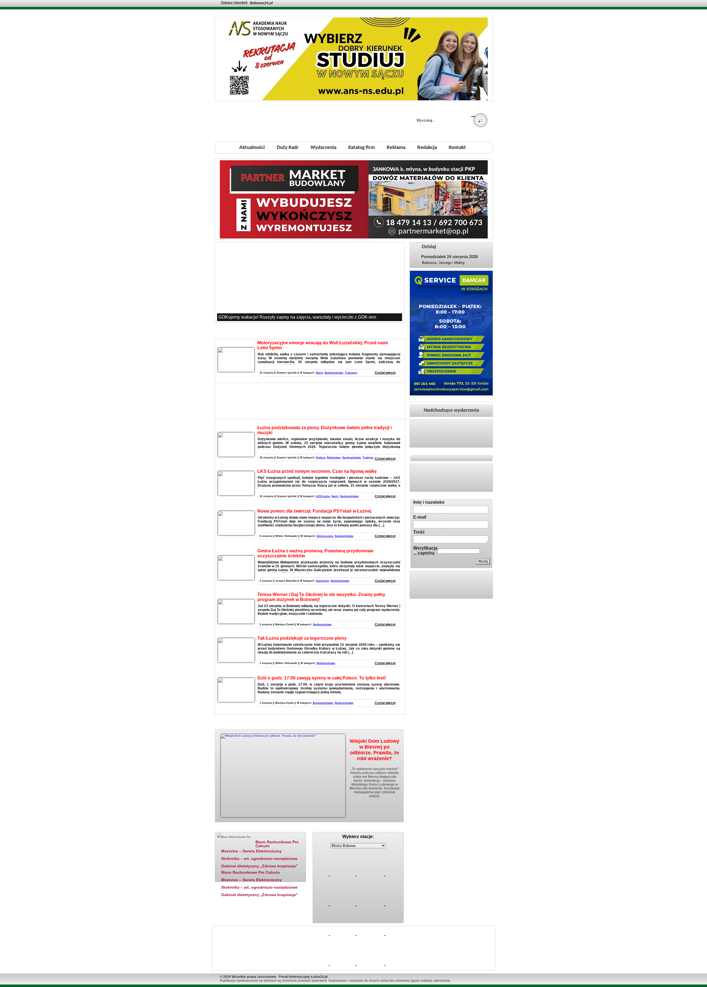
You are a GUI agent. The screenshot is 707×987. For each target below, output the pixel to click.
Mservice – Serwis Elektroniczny (251, 851)
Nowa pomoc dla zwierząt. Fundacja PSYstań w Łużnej (314, 511)
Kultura (320, 457)
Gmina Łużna (324, 536)
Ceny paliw (327, 829)
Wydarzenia (323, 147)
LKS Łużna (323, 496)
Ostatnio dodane (273, 829)
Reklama (396, 147)
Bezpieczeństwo (323, 703)
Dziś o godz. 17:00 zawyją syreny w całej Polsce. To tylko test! (321, 678)
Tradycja (368, 457)
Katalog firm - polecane (233, 829)
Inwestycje (322, 580)
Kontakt (457, 147)
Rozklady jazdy (360, 829)
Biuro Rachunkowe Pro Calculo (277, 844)
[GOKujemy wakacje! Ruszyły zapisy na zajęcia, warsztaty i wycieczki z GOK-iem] (309, 282)
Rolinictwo (334, 457)
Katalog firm (361, 147)
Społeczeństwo (334, 372)
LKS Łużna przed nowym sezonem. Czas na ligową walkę (317, 471)
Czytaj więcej (385, 373)
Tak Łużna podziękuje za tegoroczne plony (302, 638)
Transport (351, 372)
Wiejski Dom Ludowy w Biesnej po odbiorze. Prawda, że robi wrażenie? (374, 749)
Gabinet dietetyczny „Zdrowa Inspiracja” (259, 866)
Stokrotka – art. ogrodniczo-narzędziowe (259, 858)
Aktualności (252, 147)
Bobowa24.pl (261, 3)
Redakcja (427, 147)
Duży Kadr (288, 147)
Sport (319, 372)
